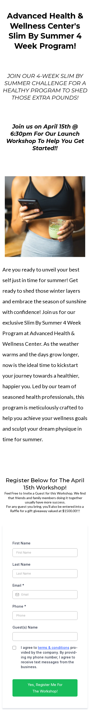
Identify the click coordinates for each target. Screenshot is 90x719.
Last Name (21, 564)
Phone (19, 606)
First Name (21, 543)
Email (18, 585)
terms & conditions (53, 647)
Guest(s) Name (25, 627)
